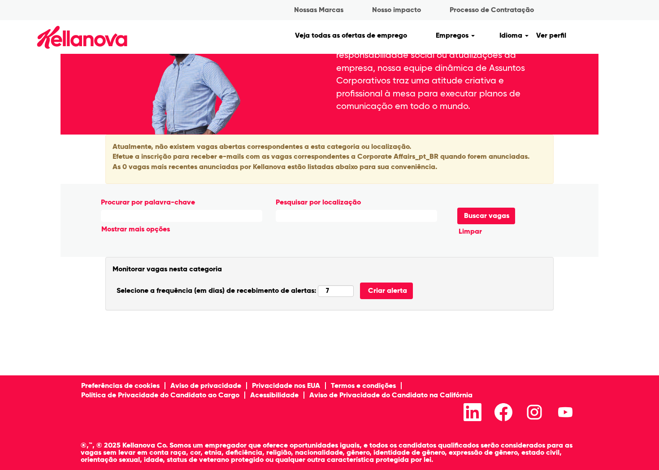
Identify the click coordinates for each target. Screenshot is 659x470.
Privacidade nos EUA (286, 385)
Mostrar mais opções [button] (135, 229)
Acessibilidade (274, 395)
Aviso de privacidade (205, 385)
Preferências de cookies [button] (120, 385)
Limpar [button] (470, 231)
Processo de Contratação (492, 9)
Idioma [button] (511, 35)
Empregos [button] (453, 35)
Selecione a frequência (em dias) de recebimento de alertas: (216, 290)
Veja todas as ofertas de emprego (351, 35)
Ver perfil (551, 35)
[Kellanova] (66, 37)
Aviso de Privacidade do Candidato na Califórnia (391, 395)
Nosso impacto (396, 9)
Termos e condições (363, 385)
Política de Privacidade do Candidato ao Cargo (160, 395)
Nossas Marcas (318, 9)
